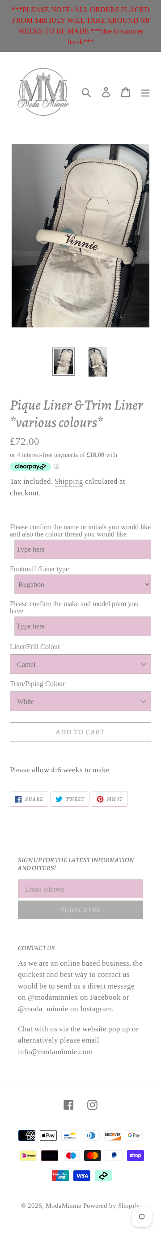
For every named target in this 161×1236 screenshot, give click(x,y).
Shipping (69, 481)
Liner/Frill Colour (35, 646)
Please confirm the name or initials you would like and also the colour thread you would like (80, 531)
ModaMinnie (64, 1205)
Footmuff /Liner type (39, 569)
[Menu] (145, 91)
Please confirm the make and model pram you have (74, 607)
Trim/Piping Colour (37, 683)
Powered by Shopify (111, 1205)
